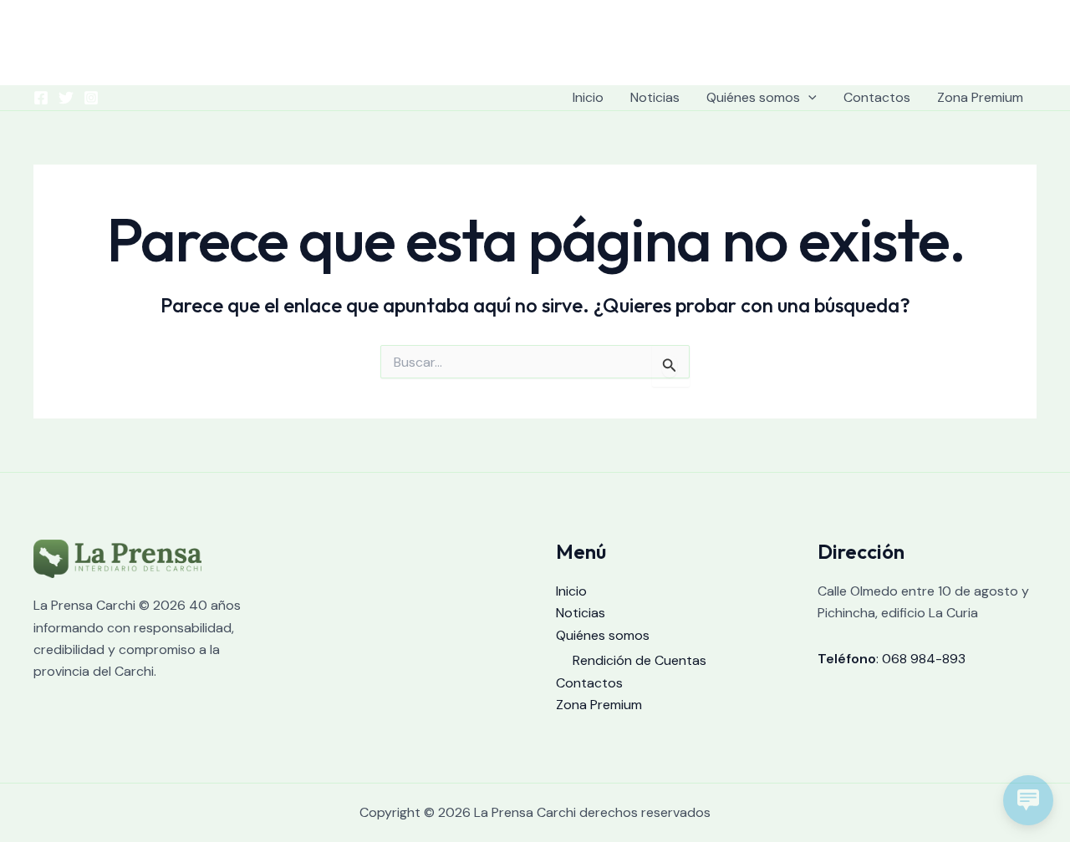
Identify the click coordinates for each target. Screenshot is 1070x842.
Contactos (876, 97)
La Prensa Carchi (535, 39)
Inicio (588, 97)
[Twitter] (66, 97)
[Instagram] (91, 97)
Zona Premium (980, 97)
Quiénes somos (753, 97)
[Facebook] (40, 97)
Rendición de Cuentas (639, 660)
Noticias (655, 97)
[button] (808, 97)
